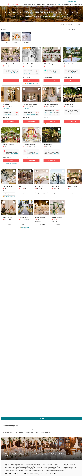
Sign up (80, 4)
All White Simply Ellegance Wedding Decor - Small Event (30, 114)
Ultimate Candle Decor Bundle (30, 71)
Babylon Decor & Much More (61, 217)
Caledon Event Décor (7, 432)
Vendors (44, 4)
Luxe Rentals (39, 186)
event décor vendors (50, 16)
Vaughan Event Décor (57, 429)
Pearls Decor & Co (69, 64)
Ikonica (80, 20)
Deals (59, 4)
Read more (56, 153)
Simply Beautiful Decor (10, 186)
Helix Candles (23, 217)
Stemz (21, 186)
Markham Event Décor (45, 429)
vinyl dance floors (37, 16)
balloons (22, 16)
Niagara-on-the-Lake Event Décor (43, 432)
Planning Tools (65, 4)
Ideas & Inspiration (51, 4)
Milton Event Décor (19, 432)
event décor (40, 15)
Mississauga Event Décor (33, 429)
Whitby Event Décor (29, 432)
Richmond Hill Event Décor (20, 429)
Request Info (12, 80)
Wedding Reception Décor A (48, 114)
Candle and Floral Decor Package (29, 73)
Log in (75, 4)
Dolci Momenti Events (30, 64)
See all (37, 70)
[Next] (19, 54)
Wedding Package (7, 114)
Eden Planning (48, 144)
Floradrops (6, 104)
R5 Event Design (49, 64)
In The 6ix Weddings (29, 144)
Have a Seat (55, 186)
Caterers (39, 4)
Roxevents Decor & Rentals (31, 104)
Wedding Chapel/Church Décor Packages (48, 112)
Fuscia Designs (40, 217)
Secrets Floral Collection (10, 64)
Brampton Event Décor (69, 429)
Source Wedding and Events (52, 104)
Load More (41, 418)
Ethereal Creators (8, 144)
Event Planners (31, 4)
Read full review (14, 72)
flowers (28, 16)
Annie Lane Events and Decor (12, 217)
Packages (73, 24)
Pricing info (65, 24)
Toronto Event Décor (7, 429)
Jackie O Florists (69, 104)
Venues (25, 4)
